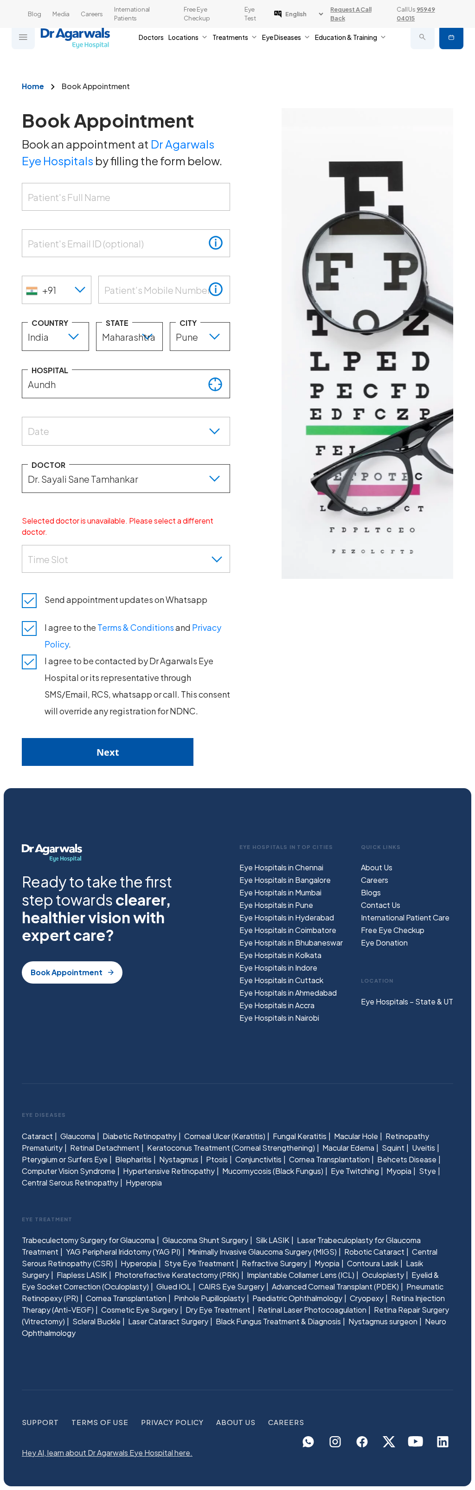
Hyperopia (144, 1182)
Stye (427, 1171)
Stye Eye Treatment (199, 1263)
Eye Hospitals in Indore (278, 967)
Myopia (398, 1171)
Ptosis (217, 1159)
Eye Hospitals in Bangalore (285, 880)
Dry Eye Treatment (218, 1310)
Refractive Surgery (274, 1263)
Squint (393, 1148)
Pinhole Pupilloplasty (209, 1298)
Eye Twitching (355, 1171)
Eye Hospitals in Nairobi (279, 1018)
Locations (183, 37)
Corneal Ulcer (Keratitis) (224, 1136)
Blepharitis (133, 1159)
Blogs (371, 892)
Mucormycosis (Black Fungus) (272, 1171)
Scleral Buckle (96, 1321)
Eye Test (250, 14)
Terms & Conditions (135, 627)
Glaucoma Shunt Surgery (205, 1240)
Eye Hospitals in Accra (277, 1005)
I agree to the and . (133, 635)
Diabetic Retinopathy (140, 1136)
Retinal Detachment (105, 1148)
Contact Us (380, 905)
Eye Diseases (281, 37)
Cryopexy (367, 1298)
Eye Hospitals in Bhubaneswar (291, 942)
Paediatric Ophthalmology (297, 1298)
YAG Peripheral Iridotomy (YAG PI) (123, 1252)
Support (40, 1422)
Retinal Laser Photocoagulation (312, 1310)
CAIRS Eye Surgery (231, 1286)
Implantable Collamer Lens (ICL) (300, 1275)
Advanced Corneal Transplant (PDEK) (335, 1286)
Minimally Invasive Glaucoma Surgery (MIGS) (262, 1252)
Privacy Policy (172, 1422)
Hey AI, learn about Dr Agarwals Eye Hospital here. (107, 1453)
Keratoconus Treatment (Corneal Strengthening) (231, 1148)
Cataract (37, 1136)
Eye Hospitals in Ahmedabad (288, 993)
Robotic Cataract (374, 1252)
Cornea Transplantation (329, 1159)
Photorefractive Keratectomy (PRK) (177, 1275)
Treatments (230, 37)
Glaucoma (77, 1136)
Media (61, 14)
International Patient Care (405, 917)
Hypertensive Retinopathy (169, 1171)
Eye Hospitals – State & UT (407, 1001)
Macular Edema (348, 1148)
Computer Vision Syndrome (69, 1171)
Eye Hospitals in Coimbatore (287, 930)
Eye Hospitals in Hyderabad (286, 917)
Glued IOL (173, 1286)
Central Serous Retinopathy (70, 1182)
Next (107, 752)
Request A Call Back (350, 14)
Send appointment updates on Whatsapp (126, 599)
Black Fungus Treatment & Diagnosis (278, 1321)
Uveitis (423, 1148)
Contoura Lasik (372, 1263)
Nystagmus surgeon (382, 1321)
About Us (376, 867)
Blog (34, 14)
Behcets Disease (406, 1159)
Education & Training (346, 37)
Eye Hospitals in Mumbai (280, 892)
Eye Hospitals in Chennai (281, 867)
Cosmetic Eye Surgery (139, 1310)
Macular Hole (356, 1136)
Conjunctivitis (258, 1159)
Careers (92, 14)
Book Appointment (451, 37)
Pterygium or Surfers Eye (65, 1159)
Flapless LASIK (82, 1275)
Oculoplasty (383, 1275)
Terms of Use (99, 1422)
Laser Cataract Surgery (168, 1321)
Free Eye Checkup (197, 14)
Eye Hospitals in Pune (276, 905)
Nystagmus (179, 1159)
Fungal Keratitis (300, 1136)
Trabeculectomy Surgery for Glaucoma (88, 1240)
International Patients (132, 14)
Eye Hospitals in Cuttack (281, 980)
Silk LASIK (272, 1240)
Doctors (151, 37)
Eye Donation (384, 942)
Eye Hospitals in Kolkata (280, 955)
